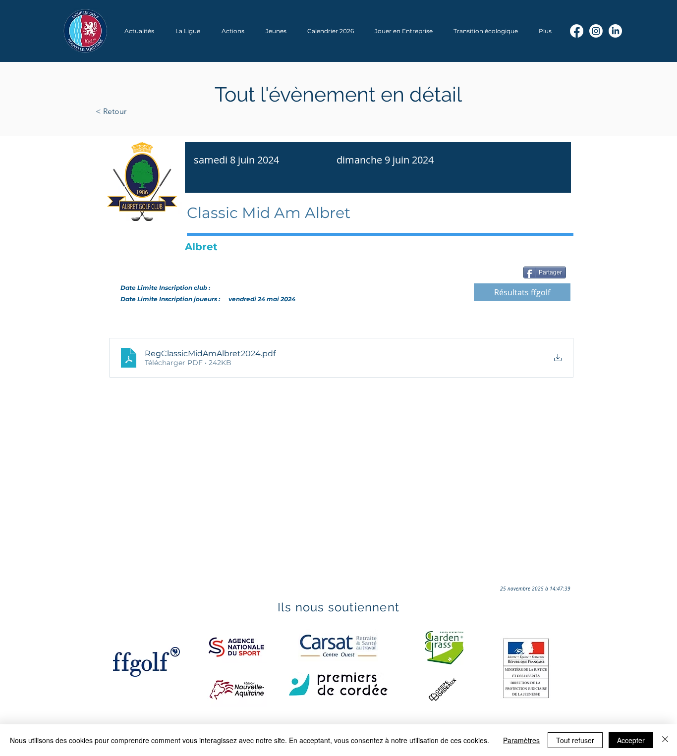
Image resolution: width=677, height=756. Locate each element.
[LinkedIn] (615, 31)
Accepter (631, 740)
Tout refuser (575, 740)
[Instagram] (596, 31)
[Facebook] (576, 31)
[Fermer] (665, 740)
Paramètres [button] (521, 740)
